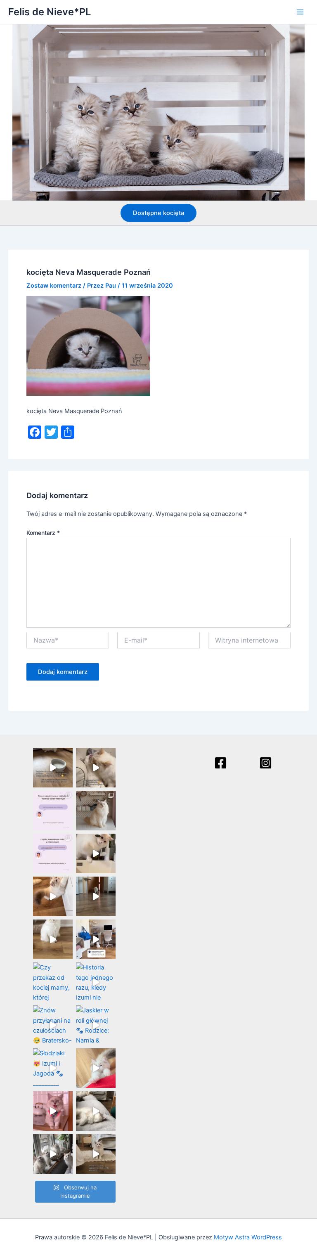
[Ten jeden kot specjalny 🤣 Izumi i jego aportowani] (96, 896)
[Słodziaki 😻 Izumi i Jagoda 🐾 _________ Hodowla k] (53, 1068)
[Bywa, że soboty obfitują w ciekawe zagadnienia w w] (53, 810)
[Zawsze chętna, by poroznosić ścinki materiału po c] (96, 1068)
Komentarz (43, 532)
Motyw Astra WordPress (248, 1237)
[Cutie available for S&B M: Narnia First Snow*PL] (96, 1154)
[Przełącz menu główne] (300, 12)
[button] (158, 213)
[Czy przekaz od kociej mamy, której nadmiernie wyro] (53, 982)
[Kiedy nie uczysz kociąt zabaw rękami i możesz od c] (96, 1111)
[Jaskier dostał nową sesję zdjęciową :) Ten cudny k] (96, 810)
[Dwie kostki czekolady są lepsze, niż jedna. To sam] (96, 767)
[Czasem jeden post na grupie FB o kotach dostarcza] (53, 853)
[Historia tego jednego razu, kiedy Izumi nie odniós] (96, 982)
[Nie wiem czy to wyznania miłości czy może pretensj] (53, 1111)
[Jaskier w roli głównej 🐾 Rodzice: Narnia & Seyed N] (96, 1025)
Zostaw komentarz (53, 285)
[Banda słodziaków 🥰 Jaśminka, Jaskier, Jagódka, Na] (53, 1154)
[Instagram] (266, 763)
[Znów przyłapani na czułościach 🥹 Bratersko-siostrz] (53, 1025)
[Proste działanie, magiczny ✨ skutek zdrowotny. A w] (96, 853)
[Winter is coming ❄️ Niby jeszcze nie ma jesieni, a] (53, 939)
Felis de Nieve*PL (49, 12)
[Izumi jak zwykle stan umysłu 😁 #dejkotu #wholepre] (53, 767)
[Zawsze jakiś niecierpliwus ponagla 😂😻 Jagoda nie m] (53, 896)
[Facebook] (221, 763)
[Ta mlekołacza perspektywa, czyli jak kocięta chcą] (96, 939)
